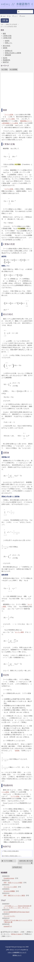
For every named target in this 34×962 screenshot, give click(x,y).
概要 (4, 33)
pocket (23, 16)
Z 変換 (5, 69)
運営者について (17, 955)
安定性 (5, 58)
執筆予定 (6, 62)
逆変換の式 (8, 50)
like (10, 16)
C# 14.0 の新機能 (9, 891)
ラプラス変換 (10, 119)
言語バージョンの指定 (15, 882)
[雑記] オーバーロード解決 (16, 895)
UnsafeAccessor (9, 878)
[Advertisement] (17, 90)
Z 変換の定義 (7, 35)
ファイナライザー (9, 916)
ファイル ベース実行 (10, 887)
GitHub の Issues (16, 934)
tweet (4, 16)
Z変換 (4, 20)
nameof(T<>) (8, 926)
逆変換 (5, 48)
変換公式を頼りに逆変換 (13, 53)
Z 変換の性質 (7, 38)
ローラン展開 (19, 632)
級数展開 (8, 55)
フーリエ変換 (8, 114)
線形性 (7, 40)
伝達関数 (14, 69)
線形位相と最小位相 (26, 861)
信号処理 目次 (17, 867)
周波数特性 (6, 60)
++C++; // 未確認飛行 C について (17, 952)
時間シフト (8, 43)
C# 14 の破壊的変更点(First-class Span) (16, 912)
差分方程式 (6, 45)
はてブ (16, 16)
